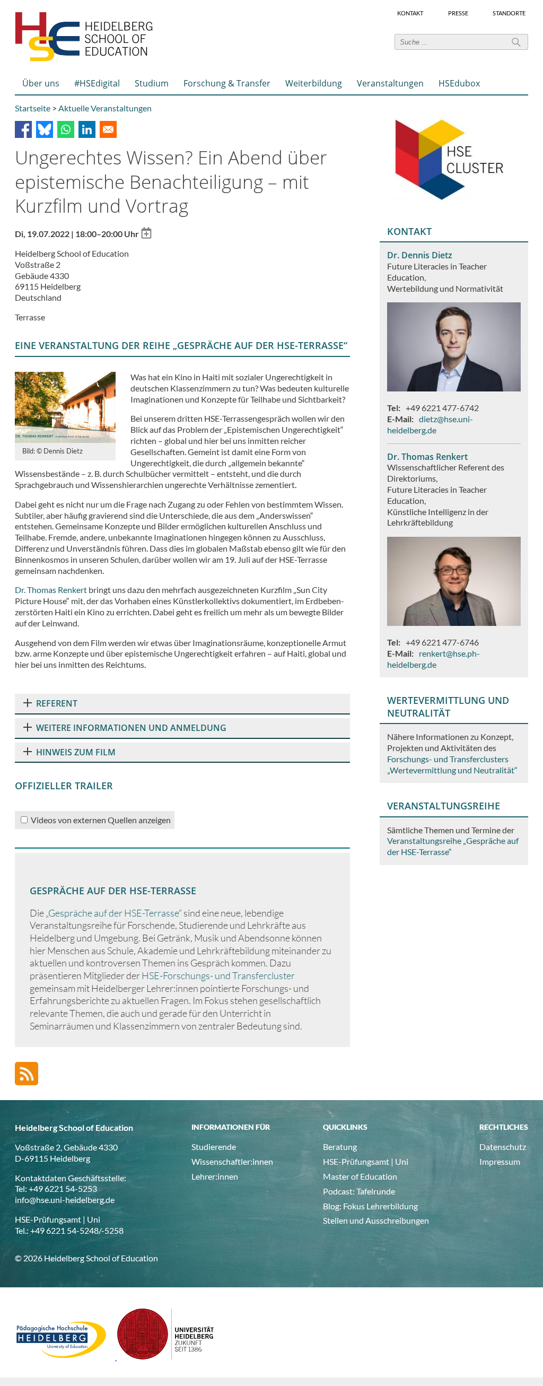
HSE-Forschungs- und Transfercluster (218, 975)
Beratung (340, 1146)
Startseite (32, 108)
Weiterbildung (313, 83)
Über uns (40, 83)
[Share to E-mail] (108, 129)
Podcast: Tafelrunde (359, 1191)
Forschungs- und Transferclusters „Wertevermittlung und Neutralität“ (452, 764)
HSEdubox (459, 83)
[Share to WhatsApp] (65, 129)
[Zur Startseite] (84, 59)
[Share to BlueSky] (44, 129)
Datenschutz (502, 1146)
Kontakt (410, 13)
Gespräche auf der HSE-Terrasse (113, 913)
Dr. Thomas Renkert (51, 590)
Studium (152, 83)
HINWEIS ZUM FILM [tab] (76, 752)
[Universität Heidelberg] (166, 1357)
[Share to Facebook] (23, 129)
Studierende (213, 1146)
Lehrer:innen (214, 1176)
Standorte (509, 13)
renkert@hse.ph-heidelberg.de (433, 658)
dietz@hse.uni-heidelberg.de (430, 424)
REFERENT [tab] (56, 703)
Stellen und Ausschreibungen (376, 1220)
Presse (458, 13)
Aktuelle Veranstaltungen (105, 108)
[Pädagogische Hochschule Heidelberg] (66, 1357)
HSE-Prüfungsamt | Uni (365, 1161)
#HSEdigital (97, 83)
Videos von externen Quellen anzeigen (101, 820)
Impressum (499, 1161)
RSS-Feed (26, 1073)
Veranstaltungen (390, 83)
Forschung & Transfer (226, 83)
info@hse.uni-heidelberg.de (65, 1200)
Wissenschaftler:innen (232, 1161)
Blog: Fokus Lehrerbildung (370, 1206)
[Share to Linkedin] (86, 129)
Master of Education (360, 1176)
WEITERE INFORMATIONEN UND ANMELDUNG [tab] (131, 728)
